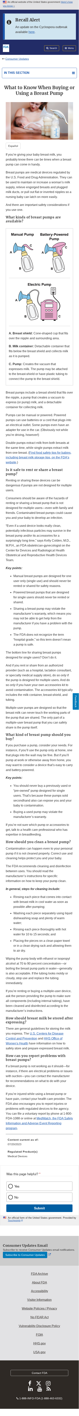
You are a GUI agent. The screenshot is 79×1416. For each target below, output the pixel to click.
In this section (16, 72)
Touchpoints (14, 1220)
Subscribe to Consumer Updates (25, 1254)
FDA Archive (39, 1273)
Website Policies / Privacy (39, 1308)
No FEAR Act (39, 1317)
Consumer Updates (17, 58)
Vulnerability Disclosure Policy (39, 1326)
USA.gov (39, 1352)
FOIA (39, 1334)
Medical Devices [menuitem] (17, 1156)
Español (13, 145)
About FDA (39, 1282)
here (32, 32)
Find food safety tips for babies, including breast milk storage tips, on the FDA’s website (38, 457)
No (16, 1197)
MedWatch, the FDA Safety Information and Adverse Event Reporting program (39, 1123)
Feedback (75, 701)
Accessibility (39, 1291)
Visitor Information (39, 1299)
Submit (39, 1208)
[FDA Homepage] (6, 47)
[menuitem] (39, 1143)
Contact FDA (39, 1372)
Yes (16, 1186)
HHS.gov (39, 1343)
